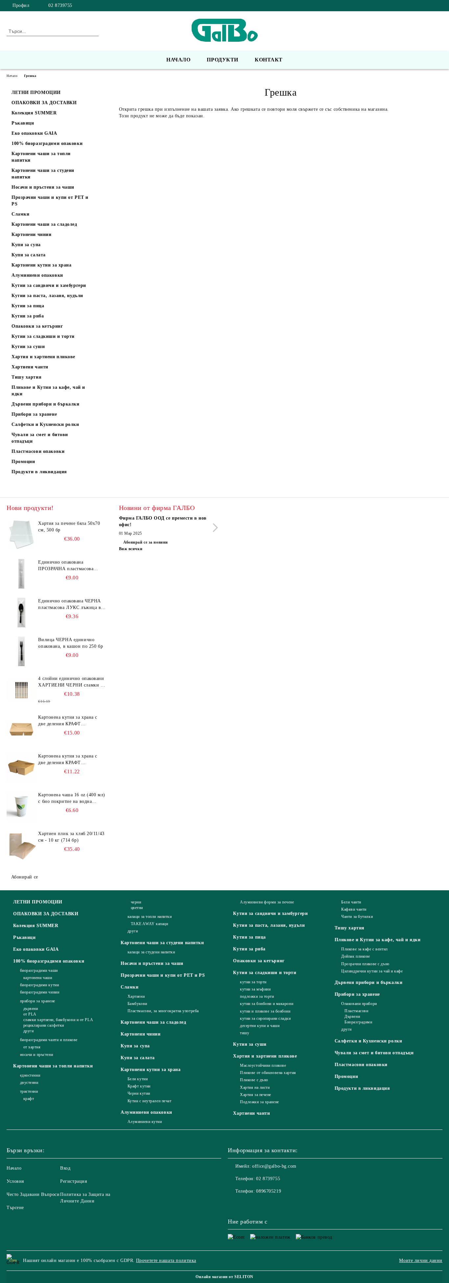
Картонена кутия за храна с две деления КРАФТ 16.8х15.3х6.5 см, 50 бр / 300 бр (69, 760)
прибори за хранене (37, 1001)
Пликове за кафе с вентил (364, 949)
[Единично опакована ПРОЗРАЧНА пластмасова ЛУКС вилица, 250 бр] (21, 574)
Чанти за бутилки (357, 916)
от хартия (32, 1047)
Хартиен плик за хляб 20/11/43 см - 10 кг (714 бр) (71, 837)
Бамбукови (137, 1003)
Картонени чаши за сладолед (153, 1022)
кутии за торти (253, 982)
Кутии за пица (249, 937)
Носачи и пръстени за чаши (152, 963)
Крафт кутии (139, 1086)
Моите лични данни (420, 1260)
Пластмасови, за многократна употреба (163, 1011)
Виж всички (131, 549)
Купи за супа (135, 1045)
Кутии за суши (249, 1044)
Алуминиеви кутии (145, 1121)
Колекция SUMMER (35, 925)
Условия (15, 1181)
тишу (244, 1033)
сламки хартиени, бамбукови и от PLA (58, 1019)
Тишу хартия (350, 927)
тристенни (29, 1091)
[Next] (213, 527)
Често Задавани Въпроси (33, 1194)
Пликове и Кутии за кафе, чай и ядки (378, 939)
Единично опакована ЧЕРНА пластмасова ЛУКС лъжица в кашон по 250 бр (69, 604)
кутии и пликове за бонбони (265, 1011)
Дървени (352, 1016)
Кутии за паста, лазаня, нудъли (269, 925)
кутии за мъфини (255, 989)
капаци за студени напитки (151, 952)
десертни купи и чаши (259, 1025)
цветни (137, 907)
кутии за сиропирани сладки (265, 1018)
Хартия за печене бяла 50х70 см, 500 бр (69, 526)
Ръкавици (24, 937)
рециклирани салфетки (43, 1025)
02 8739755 (60, 5)
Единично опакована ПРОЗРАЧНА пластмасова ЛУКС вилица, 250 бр (65, 566)
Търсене (15, 1207)
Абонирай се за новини (145, 542)
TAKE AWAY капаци (149, 923)
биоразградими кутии (39, 985)
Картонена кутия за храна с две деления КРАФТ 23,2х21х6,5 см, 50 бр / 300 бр (70, 721)
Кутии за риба (249, 948)
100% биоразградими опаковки (48, 961)
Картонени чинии (140, 1034)
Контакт (269, 59)
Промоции (346, 1076)
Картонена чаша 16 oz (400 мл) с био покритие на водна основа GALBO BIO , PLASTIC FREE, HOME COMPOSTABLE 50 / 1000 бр (71, 798)
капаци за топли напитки (150, 916)
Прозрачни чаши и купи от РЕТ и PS (163, 975)
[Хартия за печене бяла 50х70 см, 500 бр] (21, 535)
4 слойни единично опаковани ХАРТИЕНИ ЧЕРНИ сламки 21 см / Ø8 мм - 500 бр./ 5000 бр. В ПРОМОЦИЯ (71, 682)
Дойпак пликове (355, 956)
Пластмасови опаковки (361, 1064)
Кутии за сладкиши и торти (264, 972)
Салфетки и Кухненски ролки (368, 1040)
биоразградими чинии (39, 992)
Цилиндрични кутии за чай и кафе (372, 971)
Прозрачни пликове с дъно (365, 964)
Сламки (129, 987)
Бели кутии (138, 1079)
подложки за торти (257, 996)
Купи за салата (138, 1057)
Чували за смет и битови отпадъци (374, 1052)
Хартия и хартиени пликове (265, 1056)
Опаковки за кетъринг (258, 960)
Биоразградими (358, 1022)
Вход (65, 1168)
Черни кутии (139, 1093)
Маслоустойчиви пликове (263, 1065)
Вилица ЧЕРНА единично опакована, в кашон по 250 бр (70, 643)
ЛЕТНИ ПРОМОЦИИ (37, 901)
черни (136, 902)
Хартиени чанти (251, 1113)
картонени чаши (37, 977)
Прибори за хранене (357, 994)
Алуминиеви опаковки (146, 1112)
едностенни (30, 1075)
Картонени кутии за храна (150, 1069)
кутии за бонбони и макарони (266, 1003)
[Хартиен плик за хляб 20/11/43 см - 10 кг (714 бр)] (21, 845)
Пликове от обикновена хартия (268, 1072)
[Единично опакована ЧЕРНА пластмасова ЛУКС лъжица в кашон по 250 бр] (21, 612)
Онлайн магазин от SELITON (224, 1276)
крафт (28, 1098)
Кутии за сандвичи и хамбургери (270, 913)
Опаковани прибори (359, 1003)
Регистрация (73, 1181)
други (28, 1031)
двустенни (29, 1082)
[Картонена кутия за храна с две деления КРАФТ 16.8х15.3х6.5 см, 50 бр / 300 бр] (21, 767)
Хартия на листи (255, 1087)
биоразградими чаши (39, 970)
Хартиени (136, 996)
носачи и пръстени (36, 1054)
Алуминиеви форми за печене (267, 902)
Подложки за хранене (259, 1102)
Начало (178, 59)
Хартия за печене (255, 1094)
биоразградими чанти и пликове (49, 1040)
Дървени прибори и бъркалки (369, 982)
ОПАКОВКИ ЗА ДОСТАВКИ (45, 913)
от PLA (29, 1014)
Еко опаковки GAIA (36, 949)
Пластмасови (356, 1011)
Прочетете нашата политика (166, 1260)
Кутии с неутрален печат (149, 1101)
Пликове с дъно (254, 1080)
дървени (30, 1008)
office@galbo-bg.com (274, 1166)
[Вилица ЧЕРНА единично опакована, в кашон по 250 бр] (21, 651)
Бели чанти (351, 902)
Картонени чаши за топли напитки (53, 1065)
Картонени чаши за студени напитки (162, 942)
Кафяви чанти (353, 909)
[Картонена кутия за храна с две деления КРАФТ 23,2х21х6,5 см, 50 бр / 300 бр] (21, 729)
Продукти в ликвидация (362, 1088)
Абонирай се (24, 877)
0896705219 (268, 1191)
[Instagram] (438, 5)
